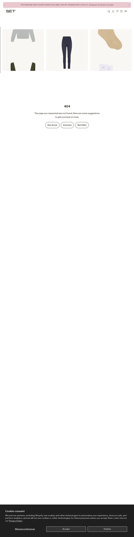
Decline (107, 529)
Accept (66, 529)
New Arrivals (52, 125)
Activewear (67, 125)
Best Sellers (81, 125)
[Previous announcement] (5, 5)
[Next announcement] (129, 5)
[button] (109, 11)
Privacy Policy (15, 521)
